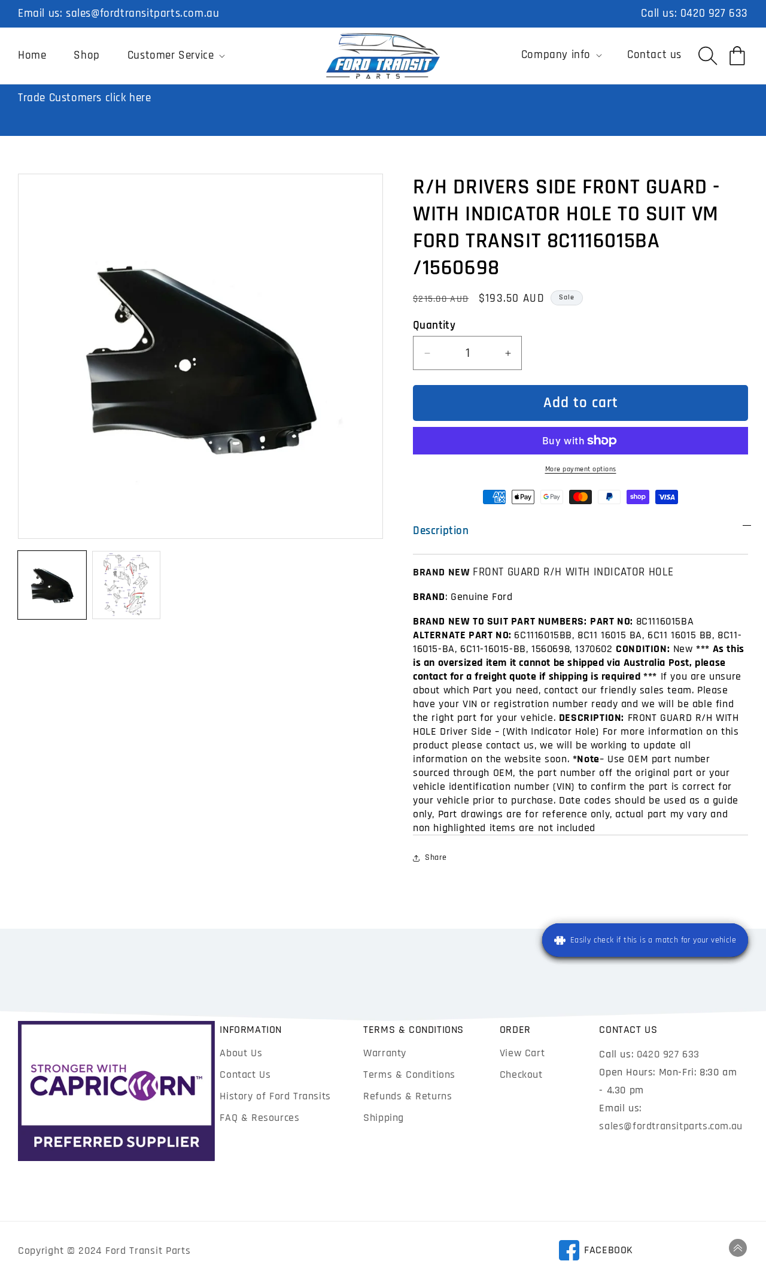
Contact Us (245, 1074)
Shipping (383, 1118)
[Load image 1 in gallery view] (52, 585)
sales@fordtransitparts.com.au (142, 13)
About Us (241, 1053)
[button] (175, 55)
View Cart (522, 1053)
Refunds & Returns (407, 1096)
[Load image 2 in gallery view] (126, 585)
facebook (595, 1252)
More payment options (580, 469)
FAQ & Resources (259, 1118)
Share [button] (436, 857)
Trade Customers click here (84, 97)
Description (441, 530)
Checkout (521, 1074)
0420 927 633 (714, 13)
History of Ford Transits (275, 1096)
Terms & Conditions (409, 1074)
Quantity (434, 325)
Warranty (384, 1053)
